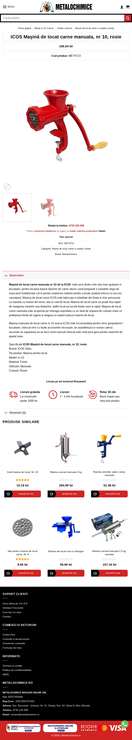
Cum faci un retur (12, 612)
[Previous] (9, 127)
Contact (7, 616)
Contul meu (9, 634)
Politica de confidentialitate (17, 670)
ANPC (6, 674)
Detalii (102, 231)
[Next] (122, 127)
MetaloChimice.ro (71, 735)
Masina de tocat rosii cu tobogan (66, 551)
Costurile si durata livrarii (16, 639)
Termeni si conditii (12, 665)
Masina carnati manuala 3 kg (66, 472)
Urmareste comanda (14, 643)
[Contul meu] (122, 7)
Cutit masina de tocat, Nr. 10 (22, 472)
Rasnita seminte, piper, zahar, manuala (109, 473)
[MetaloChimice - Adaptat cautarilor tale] (66, 7)
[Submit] (127, 18)
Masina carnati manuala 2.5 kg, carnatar (109, 553)
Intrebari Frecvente (13, 607)
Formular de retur (12, 647)
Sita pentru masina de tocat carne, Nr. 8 (22, 553)
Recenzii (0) (17, 412)
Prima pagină (24, 28)
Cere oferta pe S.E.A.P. (15, 603)
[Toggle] (6, 275)
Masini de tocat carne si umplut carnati (94, 28)
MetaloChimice (69, 254)
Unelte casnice (64, 28)
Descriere (16, 275)
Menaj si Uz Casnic (44, 28)
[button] (9, 7)
